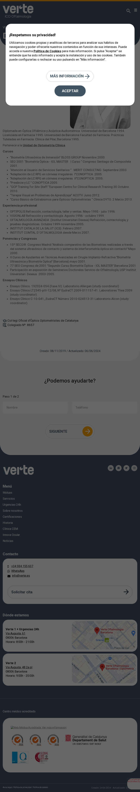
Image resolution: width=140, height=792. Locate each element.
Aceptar (70, 91)
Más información (67, 76)
